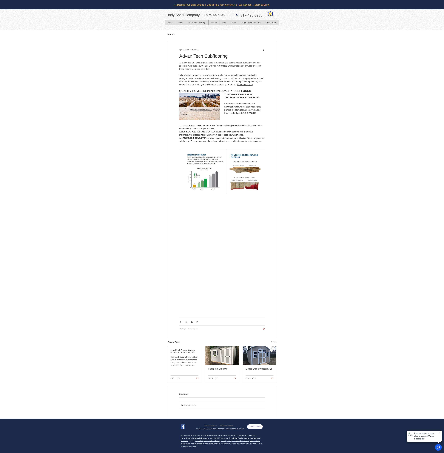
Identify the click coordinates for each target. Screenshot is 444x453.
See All (273, 342)
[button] (180, 22)
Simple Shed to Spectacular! (259, 369)
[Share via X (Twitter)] (186, 322)
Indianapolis (196, 438)
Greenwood (224, 438)
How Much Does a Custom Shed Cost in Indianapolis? (183, 351)
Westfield (240, 435)
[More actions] (263, 49)
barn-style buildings (233, 441)
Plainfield (217, 438)
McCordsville (233, 438)
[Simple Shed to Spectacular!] (259, 355)
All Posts (171, 34)
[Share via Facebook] (180, 322)
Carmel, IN (207, 435)
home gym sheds (220, 441)
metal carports (197, 443)
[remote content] (244, 211)
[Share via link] (197, 322)
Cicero (183, 438)
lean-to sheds (244, 441)
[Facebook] (183, 426)
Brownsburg (205, 438)
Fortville (240, 438)
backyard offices (209, 441)
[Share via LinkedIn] (192, 322)
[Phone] (237, 15)
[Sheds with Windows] (222, 355)
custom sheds (199, 441)
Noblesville (252, 435)
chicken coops (185, 443)
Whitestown (184, 441)
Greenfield (247, 438)
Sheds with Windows (217, 369)
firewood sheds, (255, 441)
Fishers (245, 435)
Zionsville (189, 438)
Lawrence (254, 438)
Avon (211, 438)
